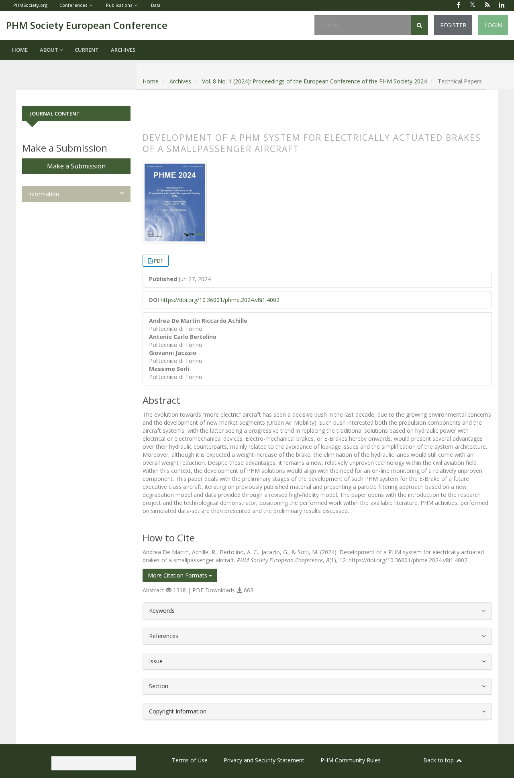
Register (453, 25)
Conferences (73, 5)
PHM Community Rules (350, 760)
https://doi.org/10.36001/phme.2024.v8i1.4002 (220, 300)
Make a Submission (76, 166)
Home (20, 49)
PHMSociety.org (30, 5)
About (49, 49)
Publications (119, 5)
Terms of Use (190, 760)
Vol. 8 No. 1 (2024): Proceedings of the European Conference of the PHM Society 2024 (314, 81)
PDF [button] (158, 260)
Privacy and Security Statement (264, 760)
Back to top (439, 760)
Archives (123, 49)
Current (87, 49)
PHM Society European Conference (86, 25)
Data (156, 5)
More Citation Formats (178, 575)
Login (493, 25)
